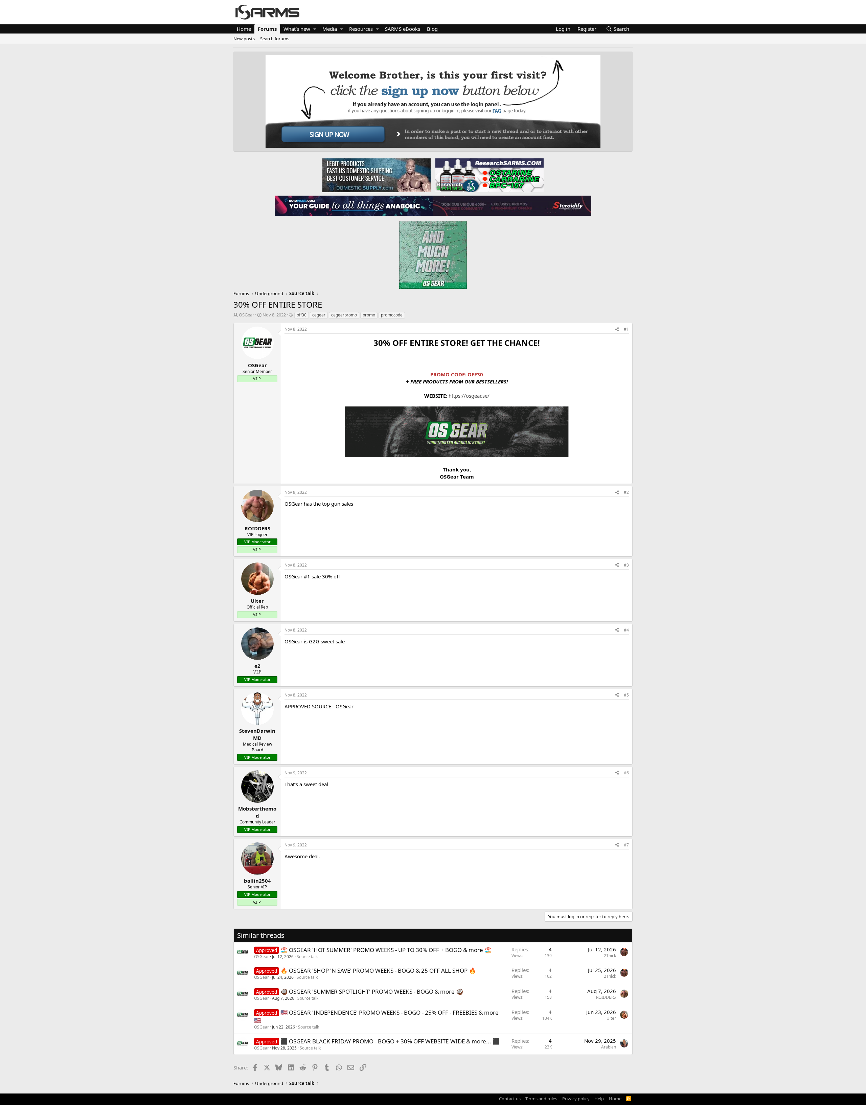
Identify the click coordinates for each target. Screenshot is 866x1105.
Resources (361, 28)
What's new (296, 28)
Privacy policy (576, 1099)
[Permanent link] (288, 355)
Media (329, 28)
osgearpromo (344, 315)
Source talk (307, 956)
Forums (267, 28)
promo (369, 315)
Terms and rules (541, 1099)
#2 (626, 492)
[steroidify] (512, 205)
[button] (315, 29)
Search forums (274, 39)
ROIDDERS (606, 997)
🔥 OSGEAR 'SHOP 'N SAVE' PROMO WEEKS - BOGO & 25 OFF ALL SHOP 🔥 (378, 970)
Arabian (608, 1047)
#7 (626, 845)
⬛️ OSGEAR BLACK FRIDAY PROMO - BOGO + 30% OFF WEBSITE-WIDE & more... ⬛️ (390, 1041)
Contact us (510, 1099)
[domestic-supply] (376, 175)
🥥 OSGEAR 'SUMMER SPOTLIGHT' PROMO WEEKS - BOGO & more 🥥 (371, 991)
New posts (244, 39)
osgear (318, 315)
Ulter (611, 1018)
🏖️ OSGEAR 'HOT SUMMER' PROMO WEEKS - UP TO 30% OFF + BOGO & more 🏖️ (386, 950)
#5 (626, 695)
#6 (626, 773)
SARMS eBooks (402, 28)
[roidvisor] (354, 205)
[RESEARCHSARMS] (489, 175)
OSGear (246, 315)
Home (244, 28)
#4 (626, 630)
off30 (301, 315)
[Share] (617, 329)
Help (599, 1099)
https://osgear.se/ (469, 395)
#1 (626, 329)
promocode (392, 315)
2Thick (610, 955)
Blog (432, 28)
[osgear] (433, 252)
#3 (626, 565)
